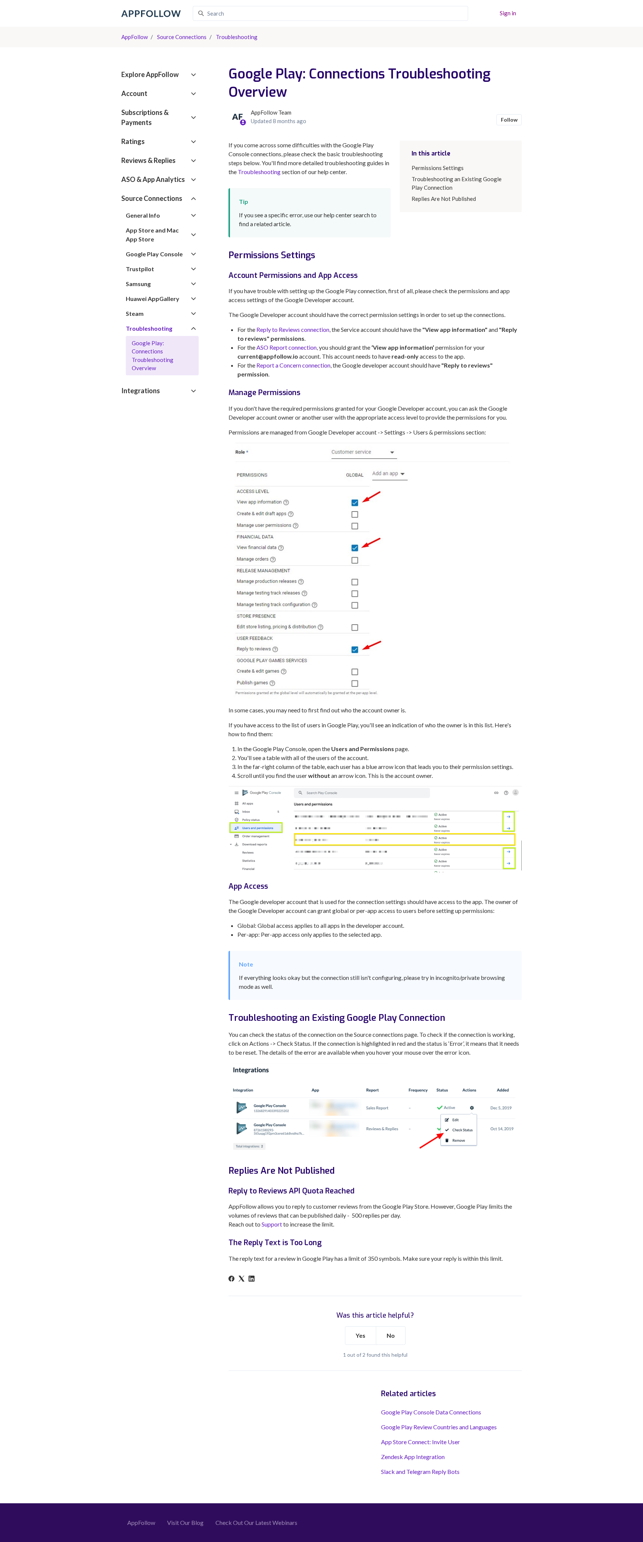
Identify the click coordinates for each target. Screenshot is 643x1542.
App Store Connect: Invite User (420, 1441)
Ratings (133, 141)
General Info (143, 215)
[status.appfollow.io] (487, 12)
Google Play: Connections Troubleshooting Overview (152, 356)
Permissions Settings (438, 167)
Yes (360, 1335)
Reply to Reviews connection (292, 329)
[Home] (151, 13)
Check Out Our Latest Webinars (256, 1522)
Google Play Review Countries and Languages (439, 1426)
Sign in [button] (508, 13)
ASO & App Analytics (153, 179)
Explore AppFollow (150, 74)
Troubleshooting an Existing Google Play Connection (457, 183)
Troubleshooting (236, 36)
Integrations (140, 391)
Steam (135, 313)
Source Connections (182, 36)
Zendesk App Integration (413, 1456)
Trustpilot (140, 268)
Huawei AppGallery (152, 298)
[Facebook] (231, 1279)
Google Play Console (154, 253)
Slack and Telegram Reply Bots (420, 1471)
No (391, 1335)
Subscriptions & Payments (145, 117)
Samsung (138, 283)
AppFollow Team (271, 112)
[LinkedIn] (252, 1279)
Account (134, 93)
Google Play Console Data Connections (431, 1412)
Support (272, 1224)
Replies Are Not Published (444, 198)
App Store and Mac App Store (152, 235)
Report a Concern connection (293, 365)
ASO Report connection (286, 347)
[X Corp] (241, 1279)
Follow (509, 119)
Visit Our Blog (185, 1522)
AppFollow (134, 36)
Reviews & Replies (148, 160)
